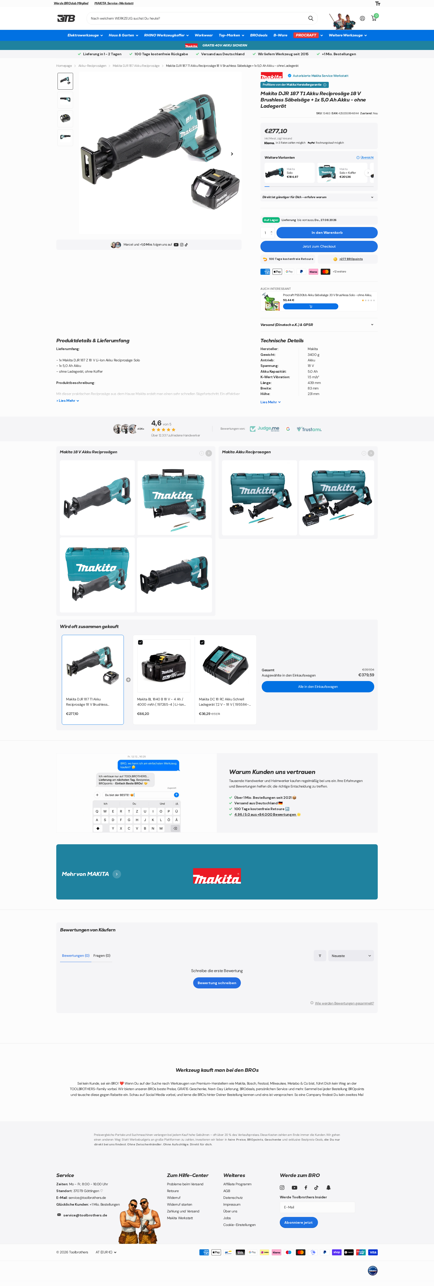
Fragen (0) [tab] (101, 955)
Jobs (227, 1218)
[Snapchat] (328, 1187)
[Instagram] (181, 245)
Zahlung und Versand (183, 1211)
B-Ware (280, 35)
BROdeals (258, 35)
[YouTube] (176, 245)
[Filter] (320, 955)
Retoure (173, 1191)
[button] (365, 157)
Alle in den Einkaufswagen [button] (318, 686)
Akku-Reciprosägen (92, 66)
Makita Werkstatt (180, 1218)
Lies (268, 402)
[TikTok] (186, 245)
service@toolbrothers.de (85, 1215)
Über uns (230, 1211)
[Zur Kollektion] (208, 453)
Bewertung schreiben (217, 983)
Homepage (64, 66)
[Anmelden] (362, 18)
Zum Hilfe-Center (187, 1175)
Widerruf (174, 1197)
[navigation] (65, 81)
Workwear (204, 35)
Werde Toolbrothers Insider (303, 1197)
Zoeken (311, 18)
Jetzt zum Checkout (319, 246)
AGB (226, 1191)
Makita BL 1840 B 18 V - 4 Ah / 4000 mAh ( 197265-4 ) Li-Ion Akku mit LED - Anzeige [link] (160, 702)
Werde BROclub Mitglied (71, 3)
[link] (93, 666)
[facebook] (306, 1188)
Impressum (231, 1204)
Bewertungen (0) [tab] (75, 955)
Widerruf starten (179, 1204)
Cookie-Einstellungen (239, 1224)
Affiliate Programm (237, 1184)
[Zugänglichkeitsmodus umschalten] (377, 3)
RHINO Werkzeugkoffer (164, 35)
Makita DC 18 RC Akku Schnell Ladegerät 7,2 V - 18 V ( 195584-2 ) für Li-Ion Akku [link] (225, 702)
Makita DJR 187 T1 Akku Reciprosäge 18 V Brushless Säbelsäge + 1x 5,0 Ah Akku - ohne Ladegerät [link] (92, 702)
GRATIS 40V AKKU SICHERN (224, 45)
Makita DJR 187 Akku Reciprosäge (136, 66)
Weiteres (234, 1175)
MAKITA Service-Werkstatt (113, 3)
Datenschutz (232, 1197)
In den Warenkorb (327, 232)
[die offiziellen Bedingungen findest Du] (325, 85)
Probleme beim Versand (185, 1184)
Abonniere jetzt (298, 1222)
